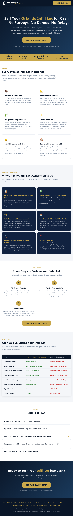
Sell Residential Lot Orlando (35, 503)
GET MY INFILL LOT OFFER (36, 40)
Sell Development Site (18, 505)
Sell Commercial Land (64, 503)
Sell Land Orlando (7, 503)
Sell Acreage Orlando (42, 505)
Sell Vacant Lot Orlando (20, 503)
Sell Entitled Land (30, 505)
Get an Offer (54, 509)
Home (47, 509)
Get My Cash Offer (62, 3)
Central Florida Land (55, 505)
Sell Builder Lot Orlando (51, 503)
